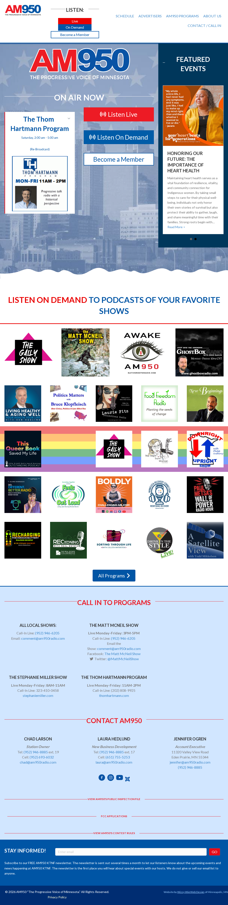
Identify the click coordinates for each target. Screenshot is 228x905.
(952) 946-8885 (36, 752)
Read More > (176, 227)
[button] (75, 21)
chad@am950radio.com (38, 762)
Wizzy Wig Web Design (190, 892)
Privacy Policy (57, 897)
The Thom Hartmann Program (39, 133)
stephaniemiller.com (38, 695)
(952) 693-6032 (42, 757)
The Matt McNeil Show (122, 654)
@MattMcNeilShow (123, 659)
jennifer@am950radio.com (190, 762)
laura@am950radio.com (114, 762)
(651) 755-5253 (118, 757)
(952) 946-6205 (47, 633)
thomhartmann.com (114, 695)
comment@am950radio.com (43, 638)
